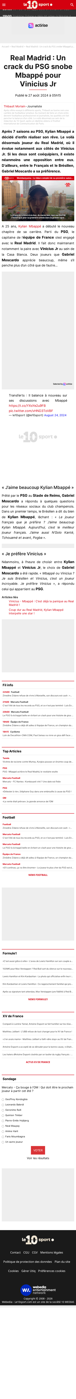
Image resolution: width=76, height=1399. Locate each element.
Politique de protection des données (27, 1262)
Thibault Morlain (14, 106)
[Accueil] (38, 5)
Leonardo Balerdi (14, 1104)
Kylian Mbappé (29, 226)
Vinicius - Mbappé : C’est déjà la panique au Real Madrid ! (41, 603)
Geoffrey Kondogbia (16, 1099)
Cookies (13, 1271)
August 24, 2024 (55, 415)
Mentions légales (51, 1252)
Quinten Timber (13, 1115)
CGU (26, 1252)
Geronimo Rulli (13, 1109)
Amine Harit (11, 1131)
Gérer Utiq (28, 1271)
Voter (38, 1150)
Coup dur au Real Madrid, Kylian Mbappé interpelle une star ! (36, 611)
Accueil (5, 46)
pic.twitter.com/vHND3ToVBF (31, 411)
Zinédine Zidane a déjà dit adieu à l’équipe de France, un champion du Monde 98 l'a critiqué (39, 13)
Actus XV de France (38, 1062)
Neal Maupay (12, 1125)
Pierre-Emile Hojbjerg (17, 1120)
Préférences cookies (51, 1271)
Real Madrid (17, 46)
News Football (38, 875)
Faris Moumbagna (15, 1136)
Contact (15, 1252)
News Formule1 (38, 999)
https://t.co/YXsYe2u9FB (27, 405)
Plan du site (62, 1262)
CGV (35, 1252)
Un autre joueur (14, 1141)
